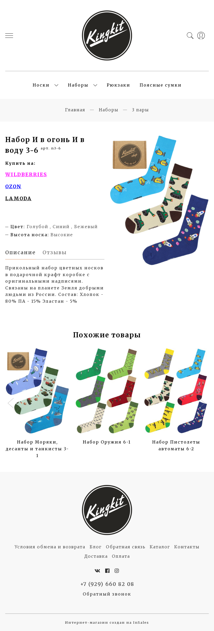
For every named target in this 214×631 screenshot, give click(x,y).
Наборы (78, 85)
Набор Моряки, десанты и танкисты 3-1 (37, 448)
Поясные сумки (161, 85)
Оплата (121, 556)
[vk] (97, 571)
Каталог (160, 546)
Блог (96, 546)
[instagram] (117, 571)
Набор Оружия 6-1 (107, 442)
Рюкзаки (118, 85)
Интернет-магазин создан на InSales (107, 622)
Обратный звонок (107, 594)
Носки (41, 85)
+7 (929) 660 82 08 (107, 584)
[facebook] (107, 571)
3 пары (140, 109)
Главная (75, 109)
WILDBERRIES (26, 175)
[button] (11, 403)
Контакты (187, 546)
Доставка (96, 556)
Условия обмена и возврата (50, 546)
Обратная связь (126, 546)
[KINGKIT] (107, 35)
